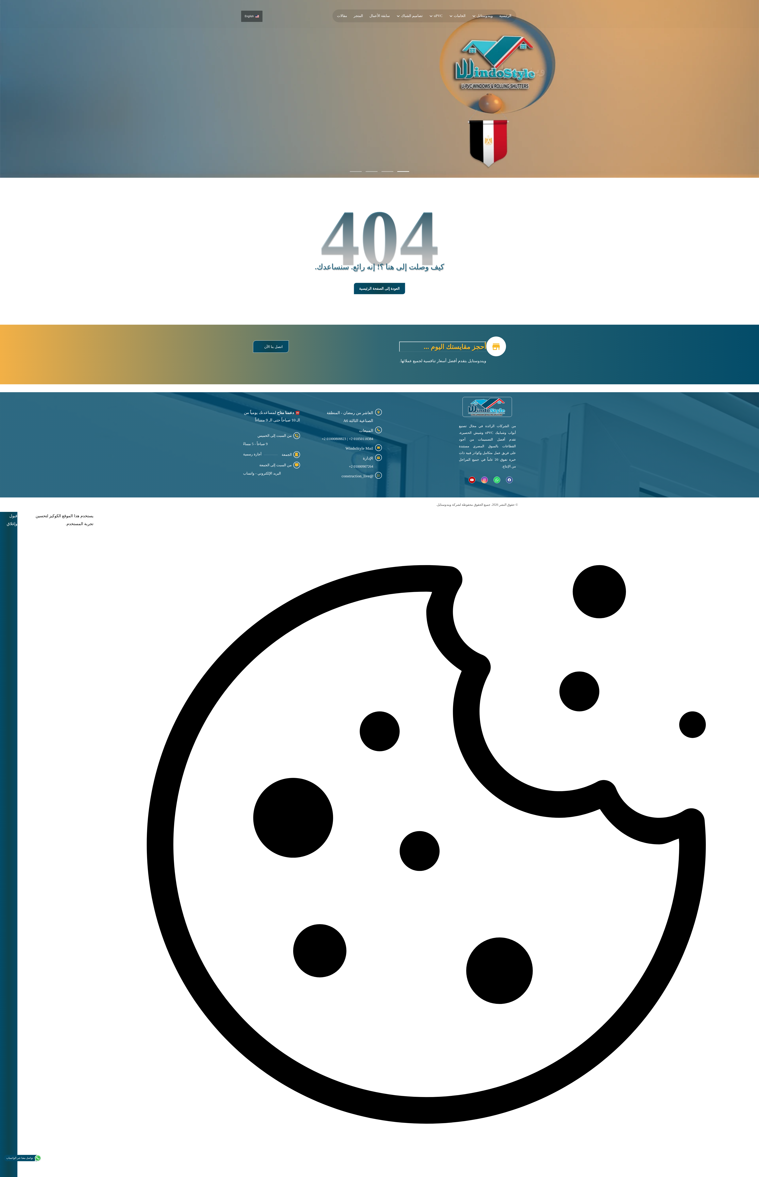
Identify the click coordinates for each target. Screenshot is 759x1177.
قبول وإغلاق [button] (12, 520)
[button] (271, 346)
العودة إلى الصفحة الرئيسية (379, 288)
